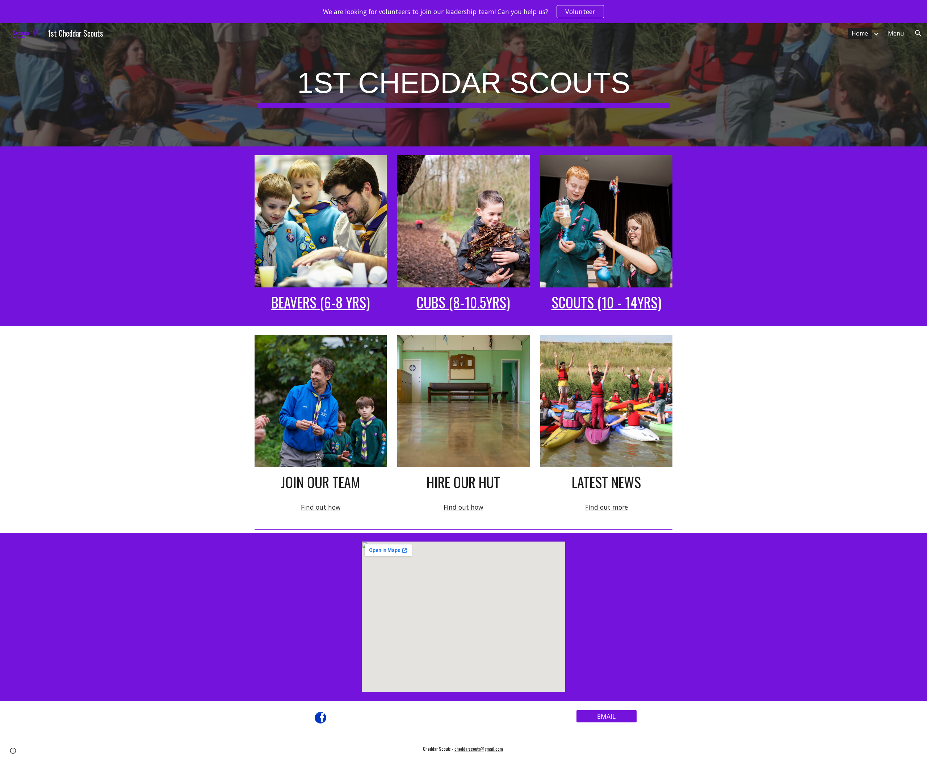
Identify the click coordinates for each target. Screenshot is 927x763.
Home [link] (860, 33)
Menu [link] (896, 33)
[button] (918, 33)
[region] (463, 11)
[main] (463, 85)
